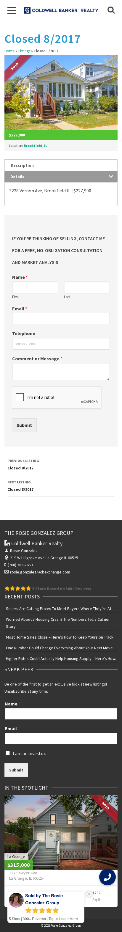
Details (17, 176)
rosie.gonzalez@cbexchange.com (40, 572)
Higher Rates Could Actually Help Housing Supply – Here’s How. (61, 658)
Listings (24, 51)
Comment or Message (37, 359)
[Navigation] (11, 10)
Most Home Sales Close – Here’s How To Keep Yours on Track (59, 637)
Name (20, 277)
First (15, 297)
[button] (107, 877)
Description (22, 165)
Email (19, 309)
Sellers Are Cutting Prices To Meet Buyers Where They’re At (58, 608)
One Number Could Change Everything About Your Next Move (59, 647)
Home (9, 51)
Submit (24, 425)
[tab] (61, 165)
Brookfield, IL (35, 145)
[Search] (111, 10)
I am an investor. (29, 753)
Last (67, 297)
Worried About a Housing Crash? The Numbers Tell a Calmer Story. (58, 623)
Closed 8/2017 (23, 464)
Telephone (23, 333)
